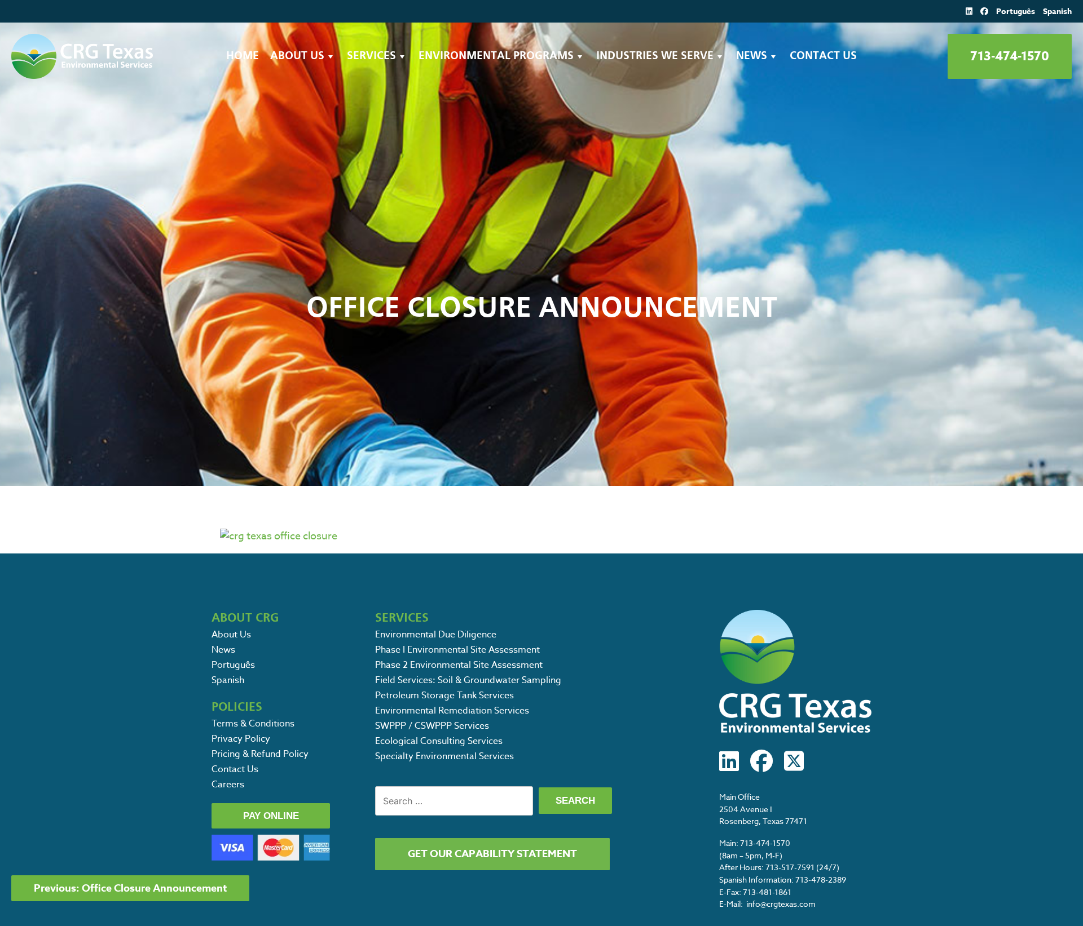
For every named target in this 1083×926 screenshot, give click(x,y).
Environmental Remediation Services (452, 710)
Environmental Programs (496, 56)
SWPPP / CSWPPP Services (432, 726)
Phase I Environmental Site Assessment (457, 650)
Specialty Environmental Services (444, 756)
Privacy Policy (241, 739)
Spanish (1057, 11)
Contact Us (823, 56)
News (751, 56)
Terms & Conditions (253, 723)
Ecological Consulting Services (439, 741)
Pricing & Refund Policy (260, 754)
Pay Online (271, 815)
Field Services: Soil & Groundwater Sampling (468, 680)
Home (242, 56)
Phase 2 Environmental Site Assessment (459, 665)
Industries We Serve (655, 56)
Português (1015, 11)
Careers (228, 784)
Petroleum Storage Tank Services (444, 695)
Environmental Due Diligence (435, 634)
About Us (297, 56)
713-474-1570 (1009, 56)
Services (371, 56)
